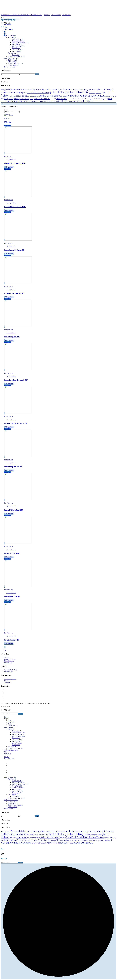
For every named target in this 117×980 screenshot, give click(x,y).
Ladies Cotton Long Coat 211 (14, 293)
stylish (70, 101)
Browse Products (10, 659)
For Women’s (8, 672)
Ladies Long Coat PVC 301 (13, 466)
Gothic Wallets (12, 65)
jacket (106, 96)
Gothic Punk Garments (15, 56)
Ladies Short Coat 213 (12, 597)
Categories (7, 24)
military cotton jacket (82, 99)
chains (82, 89)
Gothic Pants (16, 44)
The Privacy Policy (10, 679)
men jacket (53, 99)
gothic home (13, 96)
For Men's (11, 779)
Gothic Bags (12, 60)
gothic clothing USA (77, 92)
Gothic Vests (16, 51)
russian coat (35, 101)
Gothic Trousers (17, 49)
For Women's (12, 53)
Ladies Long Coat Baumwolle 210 (15, 423)
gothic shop (37, 96)
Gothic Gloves (12, 62)
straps (64, 101)
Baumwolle (16, 89)
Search (20, 713)
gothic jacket (21, 96)
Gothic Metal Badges (14, 63)
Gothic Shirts (16, 48)
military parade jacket (100, 99)
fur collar (41, 93)
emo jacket (30, 93)
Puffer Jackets (9, 67)
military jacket (90, 99)
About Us (7, 657)
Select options (9, 167)
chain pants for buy (69, 89)
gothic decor (92, 93)
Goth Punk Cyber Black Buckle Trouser (85, 95)
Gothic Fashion (9, 777)
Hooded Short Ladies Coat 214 (15, 163)
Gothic (46, 93)
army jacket (5, 90)
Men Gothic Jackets (42, 99)
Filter (37, 74)
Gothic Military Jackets (19, 43)
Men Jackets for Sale (71, 99)
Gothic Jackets (16, 781)
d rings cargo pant (18, 92)
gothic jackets (30, 96)
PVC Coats (8, 29)
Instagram (7, 682)
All (5, 27)
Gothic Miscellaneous (11, 58)
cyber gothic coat (104, 89)
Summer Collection (10, 670)
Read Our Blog (9, 661)
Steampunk (42, 101)
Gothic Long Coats (18, 41)
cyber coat (91, 89)
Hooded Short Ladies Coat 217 (15, 207)
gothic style (63, 96)
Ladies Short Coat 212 (12, 553)
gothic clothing (57, 92)
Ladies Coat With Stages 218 (14, 250)
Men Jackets (61, 99)
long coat (8, 98)
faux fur (35, 93)
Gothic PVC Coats (17, 46)
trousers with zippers (82, 101)
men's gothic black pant (23, 99)
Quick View (7, 125)
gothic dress (98, 93)
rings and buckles (22, 101)
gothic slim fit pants (50, 95)
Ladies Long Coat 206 (12, 337)
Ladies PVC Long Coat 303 (13, 510)
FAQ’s (6, 681)
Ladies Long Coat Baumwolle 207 (16, 380)
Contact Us (8, 663)
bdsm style (26, 89)
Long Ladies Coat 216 (11, 640)
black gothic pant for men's (46, 89)
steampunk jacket (54, 101)
